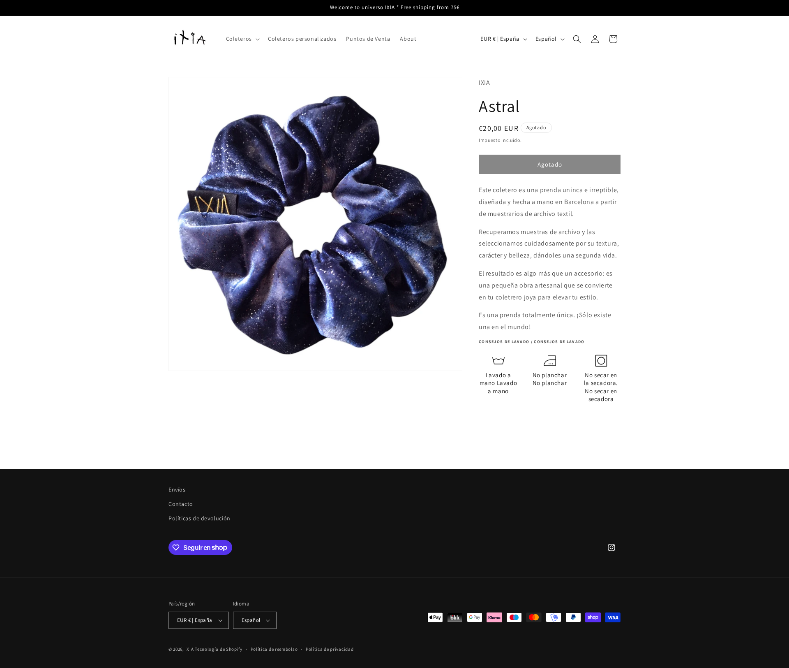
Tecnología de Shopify (218, 649)
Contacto (180, 504)
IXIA (189, 649)
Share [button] (495, 422)
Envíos (177, 489)
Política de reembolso (274, 649)
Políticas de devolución (199, 518)
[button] (242, 38)
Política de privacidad (329, 649)
